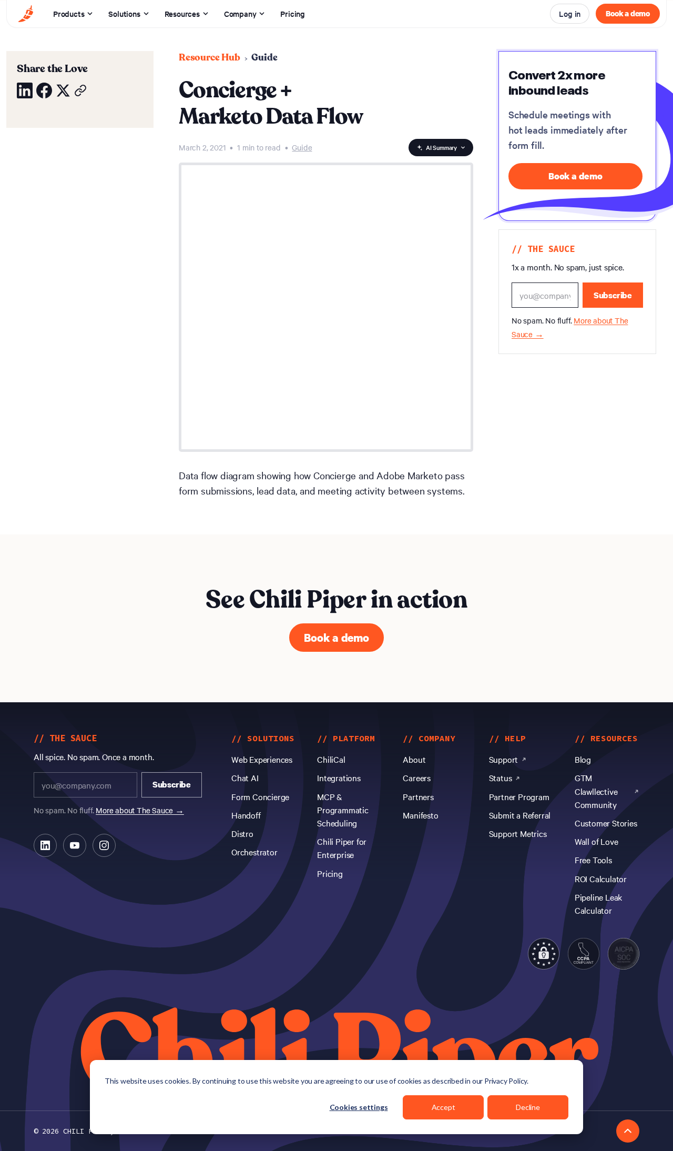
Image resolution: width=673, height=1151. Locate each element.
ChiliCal (331, 759)
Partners (418, 796)
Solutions (124, 13)
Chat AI (245, 777)
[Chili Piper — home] (25, 13)
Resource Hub (209, 57)
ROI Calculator (601, 878)
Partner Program (519, 796)
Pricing (292, 13)
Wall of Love (596, 841)
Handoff (246, 815)
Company (240, 13)
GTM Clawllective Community (596, 791)
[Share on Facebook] (44, 90)
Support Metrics (518, 833)
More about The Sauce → (140, 810)
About (414, 759)
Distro (242, 833)
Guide (264, 57)
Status (500, 777)
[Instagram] (104, 845)
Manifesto (420, 815)
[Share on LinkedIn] (25, 90)
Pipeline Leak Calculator (598, 903)
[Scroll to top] (627, 1131)
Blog (583, 759)
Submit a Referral (520, 815)
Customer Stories (606, 823)
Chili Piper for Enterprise (341, 847)
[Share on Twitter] (63, 90)
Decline (528, 1107)
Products (68, 13)
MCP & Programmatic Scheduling (343, 810)
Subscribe (613, 295)
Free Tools (593, 859)
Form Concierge (260, 796)
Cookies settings (359, 1107)
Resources (182, 13)
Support (503, 759)
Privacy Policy (505, 1080)
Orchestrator (254, 851)
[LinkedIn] (45, 845)
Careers (417, 777)
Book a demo (628, 13)
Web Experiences (261, 759)
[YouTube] (74, 845)
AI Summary (441, 147)
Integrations (339, 777)
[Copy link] (80, 90)
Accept (443, 1107)
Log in (569, 13)
